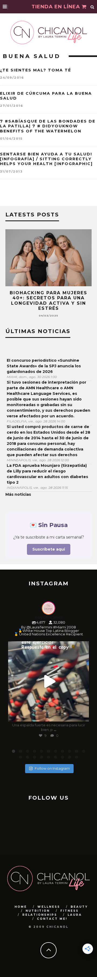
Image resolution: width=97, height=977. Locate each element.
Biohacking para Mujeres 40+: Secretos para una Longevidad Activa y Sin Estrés (48, 300)
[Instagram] (82, 715)
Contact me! (52, 919)
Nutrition (38, 911)
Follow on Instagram (52, 768)
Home (21, 907)
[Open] (48, 681)
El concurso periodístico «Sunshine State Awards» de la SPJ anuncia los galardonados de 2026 (44, 366)
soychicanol (48, 646)
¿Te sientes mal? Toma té (35, 70)
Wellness (48, 907)
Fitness (69, 911)
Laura (75, 915)
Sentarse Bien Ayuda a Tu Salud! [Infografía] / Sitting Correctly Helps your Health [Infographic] (46, 159)
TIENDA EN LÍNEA (57, 7)
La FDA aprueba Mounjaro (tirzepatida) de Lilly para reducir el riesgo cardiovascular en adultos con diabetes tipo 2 (47, 474)
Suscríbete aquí (48, 549)
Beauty (79, 907)
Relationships (39, 915)
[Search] (92, 6)
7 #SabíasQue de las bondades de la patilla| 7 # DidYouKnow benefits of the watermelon (47, 126)
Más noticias (18, 494)
